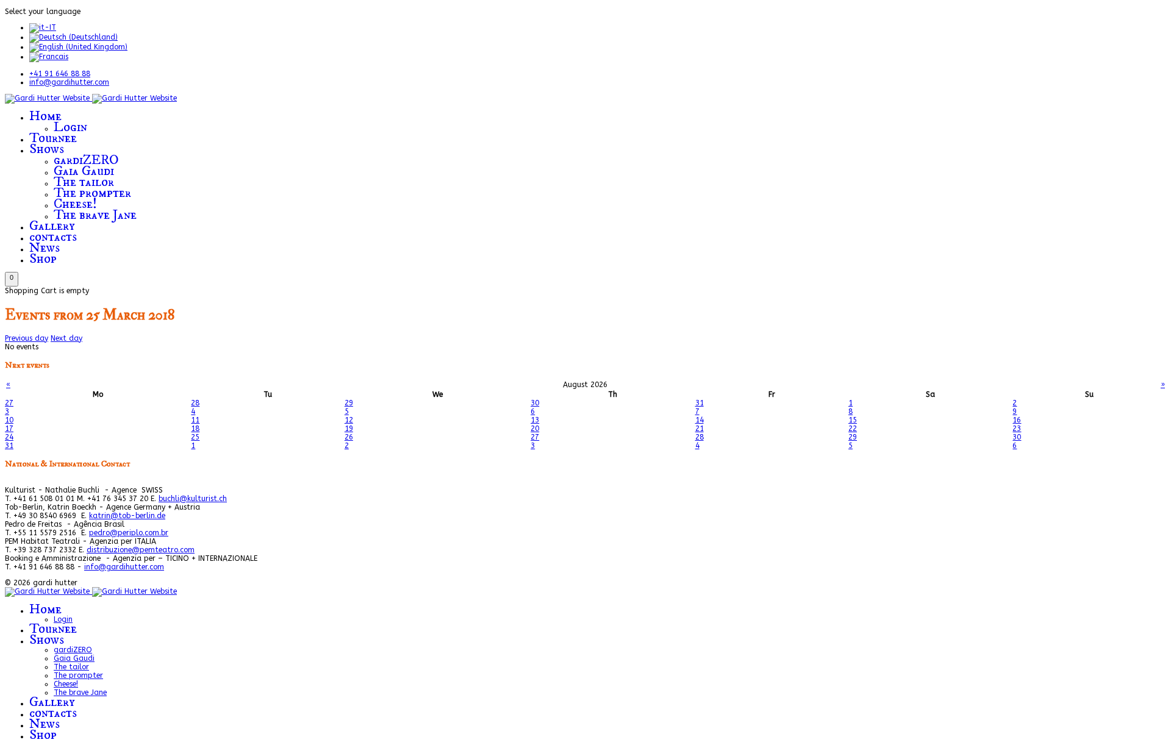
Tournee (53, 138)
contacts (53, 237)
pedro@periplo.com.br (128, 533)
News (44, 248)
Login (70, 127)
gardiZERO (86, 160)
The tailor (84, 182)
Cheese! (75, 204)
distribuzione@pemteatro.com (141, 550)
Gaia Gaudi (84, 171)
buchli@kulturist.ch (193, 498)
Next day (66, 338)
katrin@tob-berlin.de (127, 515)
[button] (11, 279)
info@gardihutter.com (69, 82)
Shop (43, 259)
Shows (46, 149)
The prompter (92, 193)
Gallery (52, 226)
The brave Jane (95, 215)
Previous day (26, 338)
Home (45, 116)
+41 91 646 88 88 (59, 73)
